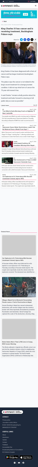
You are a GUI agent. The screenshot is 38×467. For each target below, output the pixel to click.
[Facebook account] (23, 462)
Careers (4, 440)
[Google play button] (12, 457)
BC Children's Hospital (8, 452)
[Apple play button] (26, 457)
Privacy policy (6, 420)
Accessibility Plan (7, 447)
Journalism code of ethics (9, 422)
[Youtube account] (19, 462)
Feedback (5, 444)
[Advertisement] (19, 208)
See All (35, 105)
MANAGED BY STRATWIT (9, 427)
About (4, 435)
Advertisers (5, 437)
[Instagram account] (14, 462)
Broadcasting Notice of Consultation (12, 449)
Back (5, 21)
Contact (4, 442)
